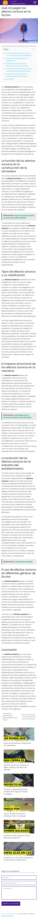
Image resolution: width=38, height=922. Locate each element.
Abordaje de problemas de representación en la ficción (10, 717)
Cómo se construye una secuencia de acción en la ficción (28, 717)
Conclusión (10, 79)
